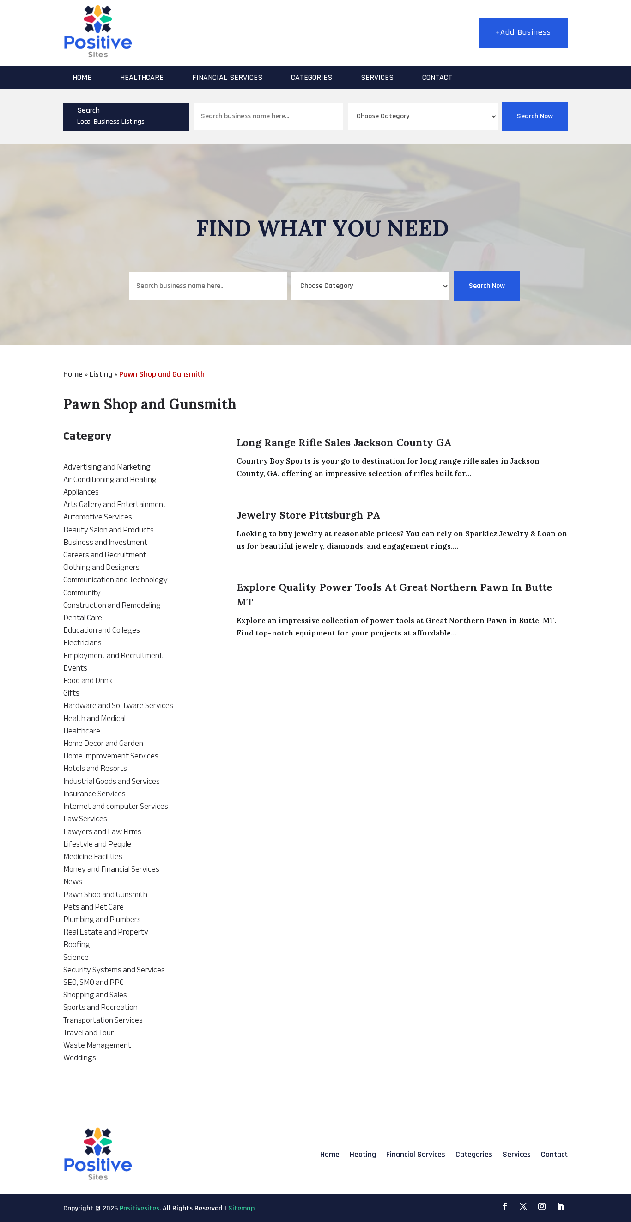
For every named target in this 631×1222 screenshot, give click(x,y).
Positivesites (139, 1208)
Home (82, 77)
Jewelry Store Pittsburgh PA (309, 514)
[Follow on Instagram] (541, 1206)
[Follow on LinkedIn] (560, 1206)
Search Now (535, 116)
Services (377, 77)
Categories (311, 77)
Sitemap (241, 1208)
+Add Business (523, 32)
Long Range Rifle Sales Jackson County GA (344, 442)
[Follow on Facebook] (505, 1206)
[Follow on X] (523, 1206)
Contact (437, 77)
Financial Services (227, 77)
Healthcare (142, 77)
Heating (363, 1154)
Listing (101, 374)
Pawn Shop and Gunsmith (162, 374)
